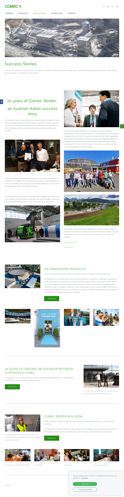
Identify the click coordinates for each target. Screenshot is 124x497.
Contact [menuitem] (72, 13)
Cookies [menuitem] (7, 485)
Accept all (85, 484)
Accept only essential (85, 489)
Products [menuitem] (23, 13)
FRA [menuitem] (117, 6)
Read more (52, 298)
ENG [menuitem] (112, 6)
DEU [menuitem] (108, 6)
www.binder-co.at (70, 242)
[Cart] (122, 126)
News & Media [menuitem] (39, 13)
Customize (84, 478)
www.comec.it (69, 247)
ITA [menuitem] (104, 6)
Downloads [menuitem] (57, 13)
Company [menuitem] (9, 13)
